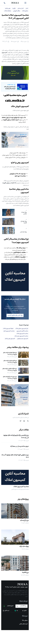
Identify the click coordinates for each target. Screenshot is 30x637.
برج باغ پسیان (24, 520)
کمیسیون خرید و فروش (22, 339)
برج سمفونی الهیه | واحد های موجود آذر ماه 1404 (15, 456)
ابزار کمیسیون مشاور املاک (21, 329)
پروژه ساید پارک (24, 546)
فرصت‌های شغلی (23, 624)
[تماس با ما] (4, 2)
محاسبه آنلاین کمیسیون (22, 331)
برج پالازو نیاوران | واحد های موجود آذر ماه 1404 (10, 362)
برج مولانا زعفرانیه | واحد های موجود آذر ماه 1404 (10, 354)
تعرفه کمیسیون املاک (8, 329)
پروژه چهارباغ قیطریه (24, 222)
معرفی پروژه (22, 134)
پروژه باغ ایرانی (23, 232)
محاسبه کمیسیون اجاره (9, 331)
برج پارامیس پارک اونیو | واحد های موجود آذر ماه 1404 (16, 436)
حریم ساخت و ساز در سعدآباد (19, 446)
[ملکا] (22, 584)
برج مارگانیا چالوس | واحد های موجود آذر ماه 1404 (9, 370)
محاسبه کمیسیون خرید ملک (21, 336)
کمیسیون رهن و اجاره (10, 339)
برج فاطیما (25, 572)
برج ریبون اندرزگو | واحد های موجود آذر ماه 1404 (10, 378)
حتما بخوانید (10, 85)
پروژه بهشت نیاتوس (24, 213)
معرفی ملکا (25, 620)
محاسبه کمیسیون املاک (22, 334)
